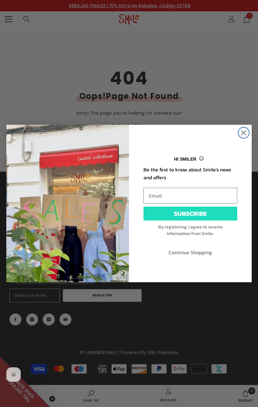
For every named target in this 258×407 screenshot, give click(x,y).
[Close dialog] (243, 132)
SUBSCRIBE (190, 213)
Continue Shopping (190, 252)
